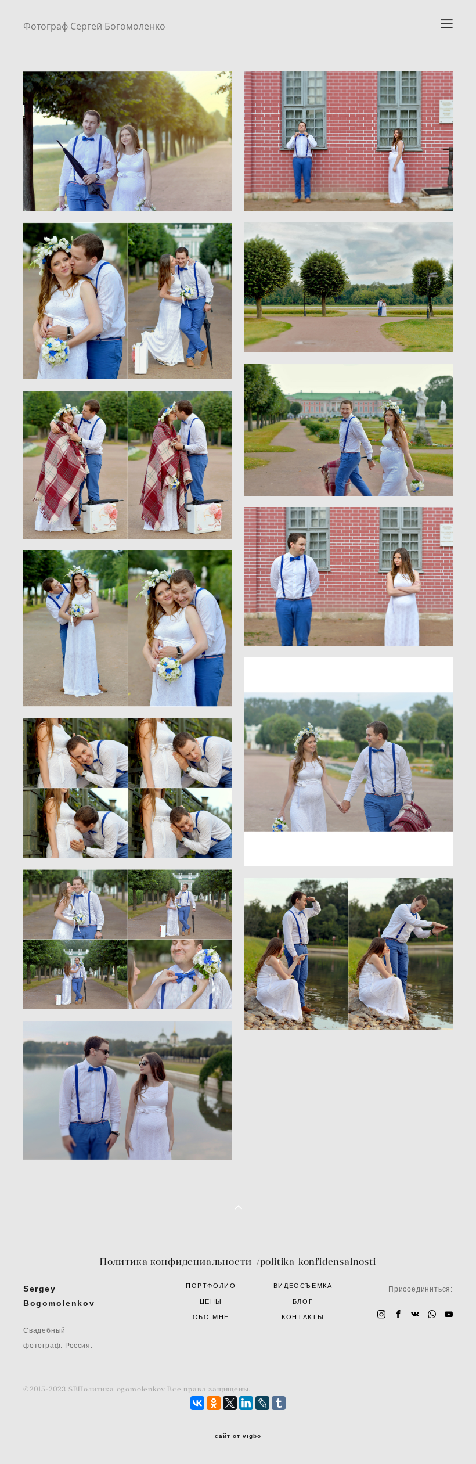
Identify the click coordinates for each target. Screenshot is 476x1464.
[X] (230, 1403)
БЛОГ (303, 1301)
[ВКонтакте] (197, 1403)
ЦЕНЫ (211, 1301)
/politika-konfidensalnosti (316, 1261)
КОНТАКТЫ (303, 1317)
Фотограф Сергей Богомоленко (94, 26)
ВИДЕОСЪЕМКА (303, 1285)
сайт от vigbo (238, 1436)
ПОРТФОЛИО (211, 1285)
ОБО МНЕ (211, 1317)
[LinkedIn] (246, 1403)
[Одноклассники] (214, 1403)
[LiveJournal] (262, 1403)
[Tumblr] (279, 1403)
